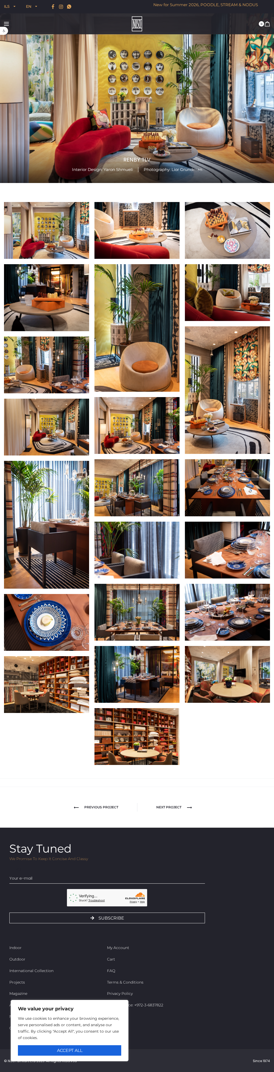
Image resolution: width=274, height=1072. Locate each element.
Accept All (69, 1050)
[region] (69, 1030)
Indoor (15, 947)
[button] (4, 31)
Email (15, 869)
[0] (267, 24)
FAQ (111, 970)
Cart (111, 959)
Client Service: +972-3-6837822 (135, 1005)
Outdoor (17, 959)
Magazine (18, 993)
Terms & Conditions (125, 982)
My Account (118, 947)
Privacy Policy (120, 993)
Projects (17, 982)
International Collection (31, 970)
